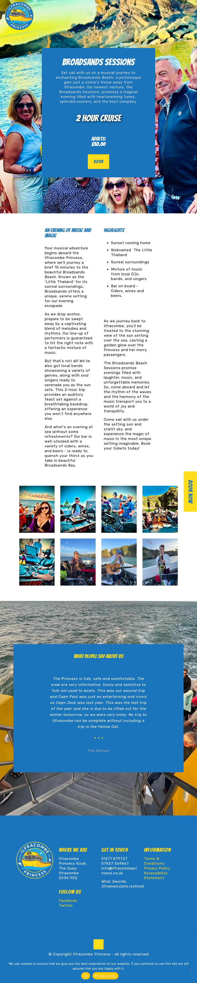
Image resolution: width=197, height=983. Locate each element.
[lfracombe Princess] (19, 15)
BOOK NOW (190, 491)
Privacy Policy (157, 868)
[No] (191, 970)
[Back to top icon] (98, 944)
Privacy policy (105, 976)
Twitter (66, 905)
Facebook (68, 901)
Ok (86, 976)
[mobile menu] (189, 16)
